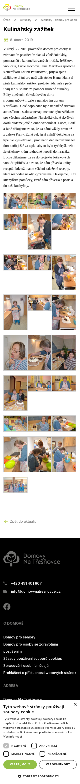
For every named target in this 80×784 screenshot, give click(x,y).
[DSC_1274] (64, 454)
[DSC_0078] (15, 423)
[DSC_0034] (15, 262)
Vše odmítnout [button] (58, 764)
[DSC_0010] (40, 201)
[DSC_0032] (64, 221)
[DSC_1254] (40, 454)
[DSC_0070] (15, 392)
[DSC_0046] (40, 302)
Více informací (12, 736)
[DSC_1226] (15, 454)
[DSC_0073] (40, 383)
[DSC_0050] (64, 312)
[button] (40, 776)
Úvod (6, 20)
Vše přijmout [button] (20, 764)
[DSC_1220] (64, 423)
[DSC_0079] (40, 423)
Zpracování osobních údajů (26, 665)
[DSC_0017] (15, 221)
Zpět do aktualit (23, 521)
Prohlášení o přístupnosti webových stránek (39, 672)
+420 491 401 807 (26, 583)
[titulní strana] (15, 484)
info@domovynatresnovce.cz (36, 591)
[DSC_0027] (40, 231)
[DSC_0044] (15, 312)
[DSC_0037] (40, 262)
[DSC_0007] (15, 201)
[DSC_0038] (64, 272)
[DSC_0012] (64, 201)
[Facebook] (6, 609)
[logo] (16, 10)
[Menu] (72, 8)
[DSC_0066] (64, 352)
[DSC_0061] (15, 352)
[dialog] (40, 742)
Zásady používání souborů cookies (32, 658)
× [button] (75, 704)
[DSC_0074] (64, 383)
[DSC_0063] (40, 352)
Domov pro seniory (19, 637)
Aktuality (25, 20)
